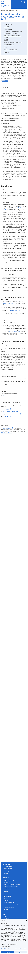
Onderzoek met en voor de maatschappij (12, 884)
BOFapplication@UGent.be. (15, 331)
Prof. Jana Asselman (21, 262)
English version (5, 80)
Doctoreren (6, 882)
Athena (5, 916)
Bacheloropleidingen (8, 866)
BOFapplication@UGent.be (6, 433)
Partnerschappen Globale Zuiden (11, 887)
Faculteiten (6, 900)
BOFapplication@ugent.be (7, 303)
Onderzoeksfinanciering (9, 880)
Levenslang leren (7, 871)
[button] (24, 2)
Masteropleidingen (8, 868)
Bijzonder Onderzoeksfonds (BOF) (11, 10)
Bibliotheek (6, 918)
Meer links (6, 873)
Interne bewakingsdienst (9, 907)
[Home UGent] (6, 4)
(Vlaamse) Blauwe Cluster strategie (10, 211)
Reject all (21, 952)
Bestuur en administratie (9, 902)
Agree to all (7, 952)
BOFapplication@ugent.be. (14, 310)
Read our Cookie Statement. (20, 948)
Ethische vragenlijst (6, 419)
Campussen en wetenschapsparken (11, 905)
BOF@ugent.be (5, 396)
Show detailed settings (6, 948)
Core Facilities (7, 889)
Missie (5, 898)
